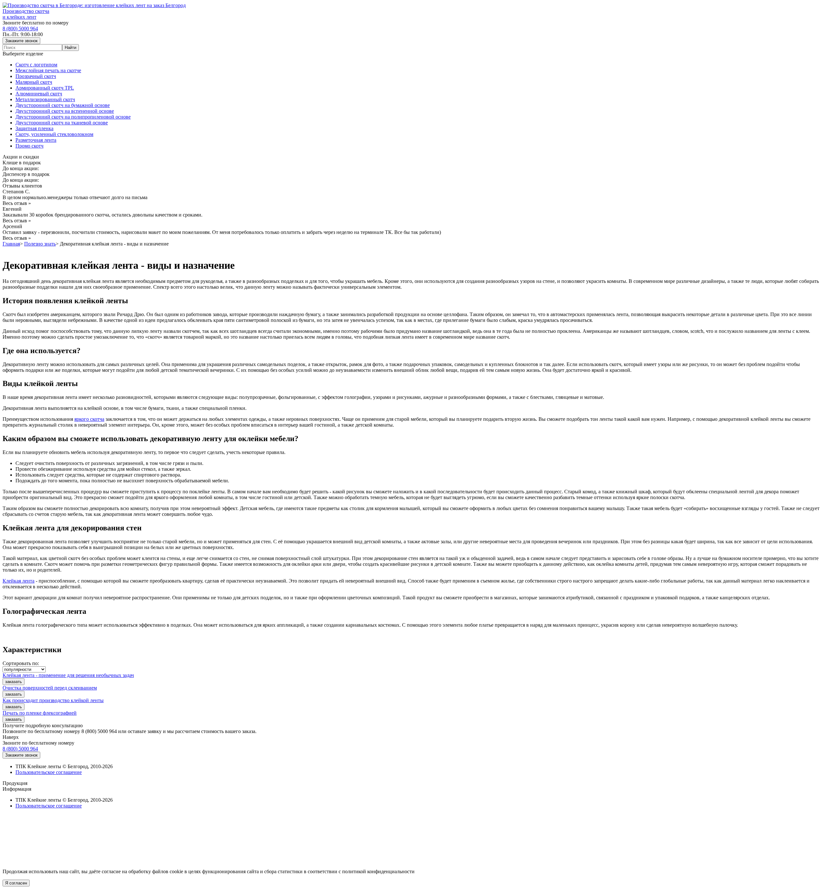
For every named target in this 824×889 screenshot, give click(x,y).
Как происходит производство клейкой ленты (53, 700)
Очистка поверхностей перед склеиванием (50, 688)
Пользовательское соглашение (48, 772)
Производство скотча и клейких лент (26, 14)
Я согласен (16, 883)
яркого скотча (89, 419)
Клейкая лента (18, 581)
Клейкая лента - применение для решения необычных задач (68, 675)
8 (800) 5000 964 (20, 28)
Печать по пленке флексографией (40, 713)
